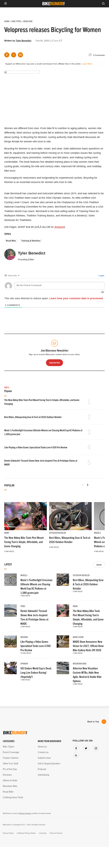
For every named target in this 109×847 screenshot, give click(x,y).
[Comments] (90, 55)
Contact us (43, 752)
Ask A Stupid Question (49, 763)
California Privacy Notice (26, 833)
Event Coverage (11, 752)
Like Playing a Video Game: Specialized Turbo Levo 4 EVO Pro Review (35, 447)
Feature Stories (10, 758)
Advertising (43, 775)
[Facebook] (75, 748)
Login (101, 275)
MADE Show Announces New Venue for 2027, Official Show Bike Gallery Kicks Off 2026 (88, 646)
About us (42, 746)
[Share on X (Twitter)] (13, 54)
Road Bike (11, 241)
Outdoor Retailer (57, 532)
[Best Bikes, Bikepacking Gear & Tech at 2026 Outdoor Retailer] (70, 516)
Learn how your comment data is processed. (76, 298)
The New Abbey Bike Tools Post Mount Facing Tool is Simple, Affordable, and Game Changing (24, 542)
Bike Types (8, 746)
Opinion (24, 663)
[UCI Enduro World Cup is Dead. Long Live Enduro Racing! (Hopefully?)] (10, 668)
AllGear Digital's (25, 813)
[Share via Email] (20, 54)
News (6, 532)
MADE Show (78, 637)
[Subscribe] (75, 755)
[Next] (87, 484)
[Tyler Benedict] (10, 256)
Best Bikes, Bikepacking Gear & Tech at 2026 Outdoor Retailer (33, 417)
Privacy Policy (8, 833)
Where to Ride (10, 780)
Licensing (42, 833)
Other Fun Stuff (10, 763)
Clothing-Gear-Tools (13, 797)
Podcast (42, 769)
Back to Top (93, 721)
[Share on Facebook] (6, 54)
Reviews (24, 637)
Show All (99, 565)
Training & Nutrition (30, 241)
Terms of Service (56, 833)
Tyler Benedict (23, 41)
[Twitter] (85, 748)
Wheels (97, 532)
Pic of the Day (10, 769)
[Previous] (83, 484)
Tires (22, 606)
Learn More (87, 64)
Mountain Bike (79, 663)
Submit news (44, 758)
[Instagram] (95, 748)
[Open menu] (5, 3)
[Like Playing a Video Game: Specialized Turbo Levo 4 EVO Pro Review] (10, 641)
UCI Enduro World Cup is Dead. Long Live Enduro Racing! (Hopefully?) (36, 672)
